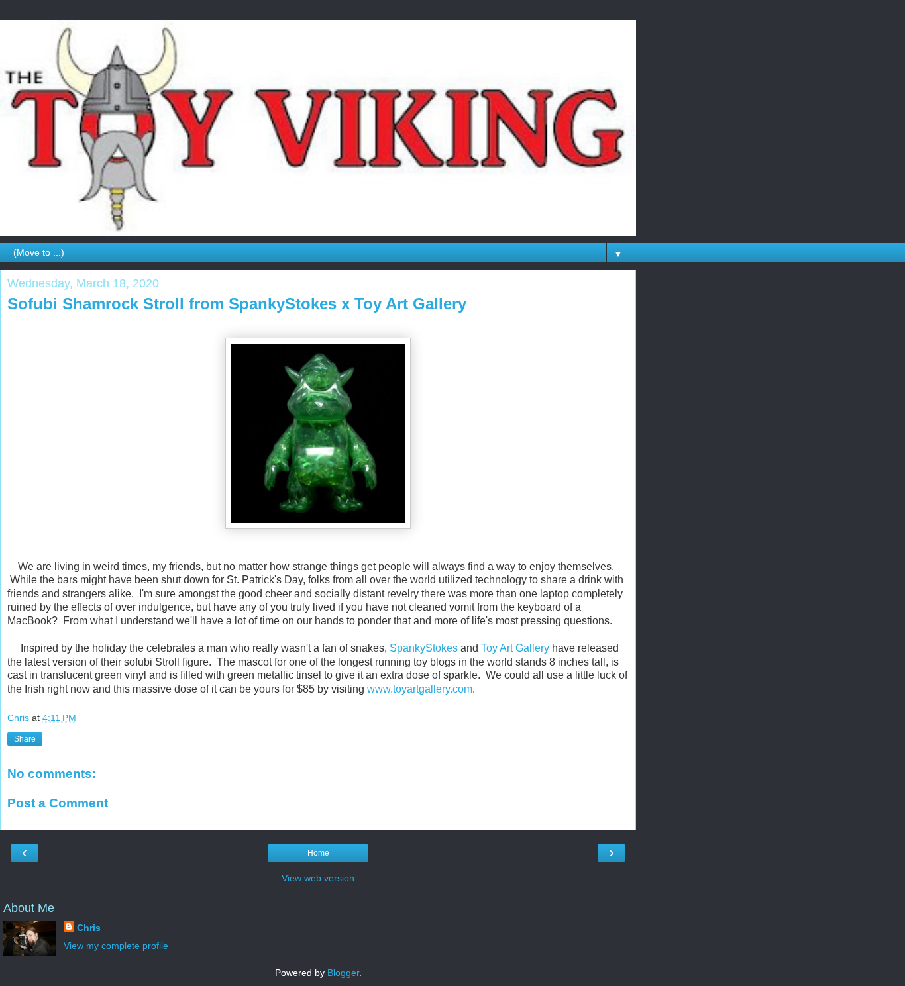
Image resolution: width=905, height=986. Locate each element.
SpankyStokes (424, 648)
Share (25, 739)
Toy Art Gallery (515, 648)
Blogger (343, 972)
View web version (318, 878)
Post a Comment (57, 803)
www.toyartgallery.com (419, 689)
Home (318, 853)
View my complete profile (116, 945)
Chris (89, 927)
